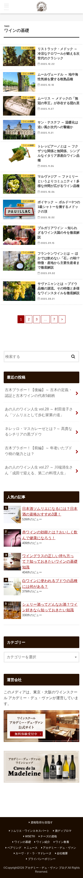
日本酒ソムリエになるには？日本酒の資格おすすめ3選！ (49, 511)
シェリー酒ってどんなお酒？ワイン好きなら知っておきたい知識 (49, 607)
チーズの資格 (48, 836)
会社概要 (62, 853)
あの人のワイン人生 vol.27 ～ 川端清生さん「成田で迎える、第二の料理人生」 (39, 470)
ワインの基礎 (22, 842)
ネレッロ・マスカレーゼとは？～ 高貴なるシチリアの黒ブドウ (38, 431)
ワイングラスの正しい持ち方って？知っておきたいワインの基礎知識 (49, 561)
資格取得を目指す (42, 822)
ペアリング (14, 847)
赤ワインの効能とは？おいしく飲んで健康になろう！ (49, 535)
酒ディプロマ (63, 830)
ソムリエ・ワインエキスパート (30, 830)
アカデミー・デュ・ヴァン (59, 847)
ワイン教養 (62, 842)
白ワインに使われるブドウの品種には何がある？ (49, 584)
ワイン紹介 (43, 842)
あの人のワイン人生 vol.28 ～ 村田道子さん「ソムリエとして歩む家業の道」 (39, 412)
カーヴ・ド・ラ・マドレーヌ (33, 853)
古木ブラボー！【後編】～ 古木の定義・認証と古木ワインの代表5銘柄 (38, 393)
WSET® (30, 836)
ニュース (32, 847)
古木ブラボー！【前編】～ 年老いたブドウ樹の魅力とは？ (38, 451)
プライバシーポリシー (42, 859)
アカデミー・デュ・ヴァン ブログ (46, 867)
